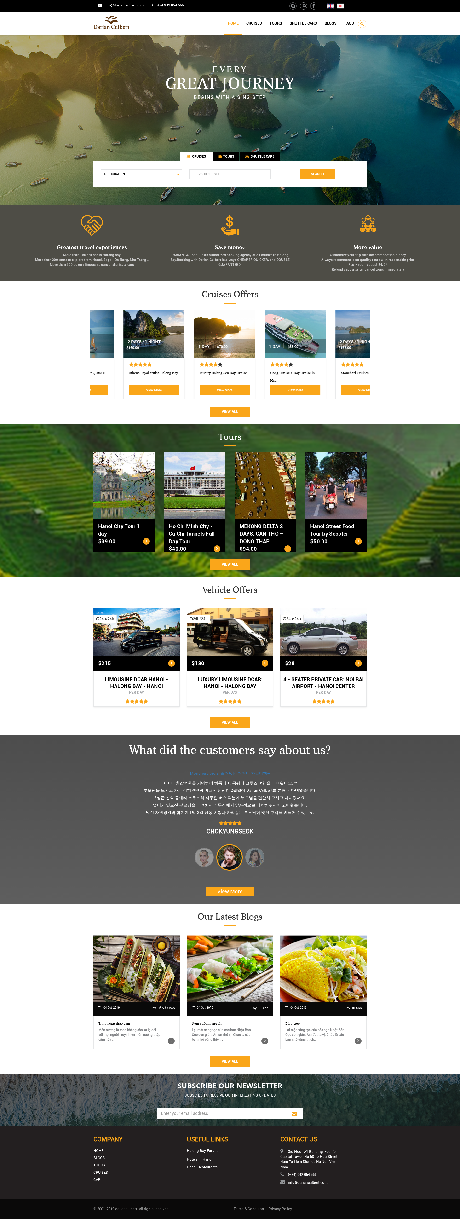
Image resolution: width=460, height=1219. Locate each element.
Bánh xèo (292, 1024)
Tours (276, 23)
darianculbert (126, 1209)
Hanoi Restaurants (202, 1167)
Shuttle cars (303, 23)
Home (233, 23)
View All (230, 411)
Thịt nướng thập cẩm (114, 1024)
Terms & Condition (249, 1209)
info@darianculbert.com (124, 5)
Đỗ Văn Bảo (166, 1008)
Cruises (254, 23)
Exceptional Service (230, 773)
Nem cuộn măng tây (207, 1024)
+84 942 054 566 (170, 5)
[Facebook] (314, 7)
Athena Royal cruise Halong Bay (123, 373)
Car (96, 1180)
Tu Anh (263, 1008)
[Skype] (293, 7)
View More (124, 390)
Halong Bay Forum (202, 1151)
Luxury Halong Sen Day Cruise (193, 373)
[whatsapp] (304, 7)
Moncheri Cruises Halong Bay (334, 373)
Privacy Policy (280, 1209)
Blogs (331, 23)
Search (317, 174)
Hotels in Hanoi (200, 1159)
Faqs (349, 23)
